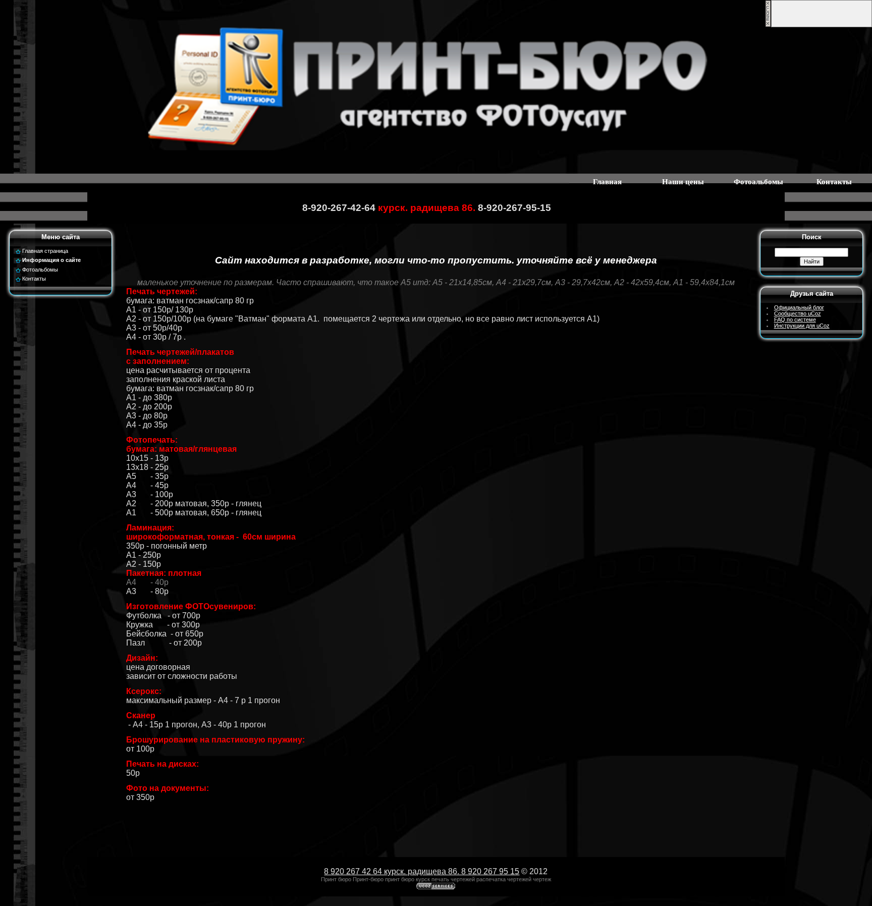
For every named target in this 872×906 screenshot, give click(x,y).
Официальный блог (799, 307)
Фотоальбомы (758, 182)
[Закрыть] (768, 25)
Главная (607, 182)
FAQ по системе (795, 319)
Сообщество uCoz (797, 313)
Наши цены (683, 182)
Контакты (834, 182)
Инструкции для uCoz (802, 326)
